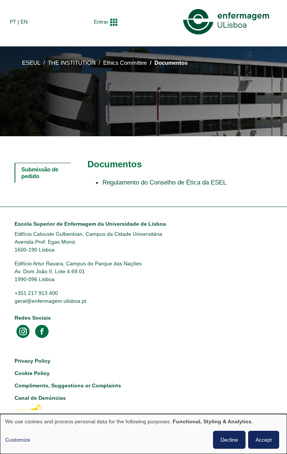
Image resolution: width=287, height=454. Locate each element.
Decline (229, 440)
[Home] (227, 21)
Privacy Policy (32, 361)
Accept (264, 440)
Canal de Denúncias (40, 398)
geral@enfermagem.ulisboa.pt (50, 301)
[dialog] (143, 434)
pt (13, 22)
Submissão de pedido (40, 172)
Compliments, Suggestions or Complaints (68, 386)
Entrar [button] (101, 22)
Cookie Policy (32, 373)
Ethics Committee (125, 63)
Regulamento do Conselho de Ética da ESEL (164, 182)
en (24, 22)
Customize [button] (17, 440)
